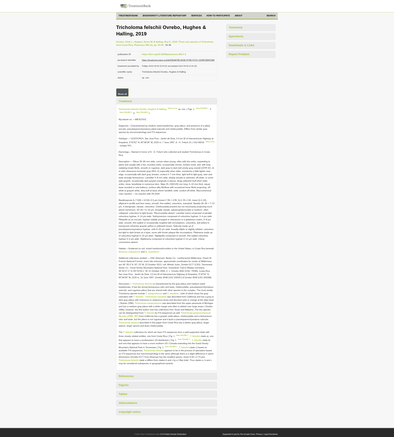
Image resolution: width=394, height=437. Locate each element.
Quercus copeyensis (129, 251)
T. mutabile (173, 293)
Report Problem (239, 54)
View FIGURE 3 (125, 112)
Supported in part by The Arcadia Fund (239, 434)
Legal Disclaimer (271, 434)
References (126, 376)
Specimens (236, 36)
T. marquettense (154, 293)
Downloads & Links (241, 45)
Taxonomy (235, 27)
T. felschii (138, 296)
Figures (124, 385)
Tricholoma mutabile (156, 296)
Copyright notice (130, 411)
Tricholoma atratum (129, 322)
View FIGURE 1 (202, 108)
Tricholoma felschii (143, 284)
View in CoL (173, 108)
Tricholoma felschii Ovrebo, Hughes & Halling (143, 109)
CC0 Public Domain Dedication (173, 434)
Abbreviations (128, 402)
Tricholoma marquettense (148, 303)
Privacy (259, 434)
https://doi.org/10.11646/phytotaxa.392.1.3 (164, 54)
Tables (123, 394)
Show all (122, 94)
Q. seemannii (152, 251)
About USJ (210, 142)
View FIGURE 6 (142, 112)
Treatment (125, 101)
